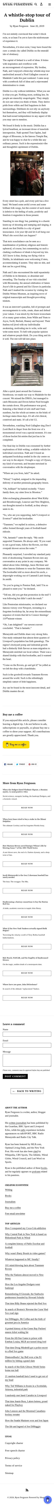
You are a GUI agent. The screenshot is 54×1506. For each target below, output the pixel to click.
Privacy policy (12, 1458)
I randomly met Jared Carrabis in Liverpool (26, 1395)
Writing (8, 1189)
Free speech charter (15, 1450)
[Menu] (49, 4)
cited (35, 1151)
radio (23, 1130)
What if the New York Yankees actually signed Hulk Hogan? (25, 929)
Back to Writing (28, 1091)
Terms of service (13, 1465)
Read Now (27, 808)
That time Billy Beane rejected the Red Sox (26, 1303)
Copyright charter (14, 1443)
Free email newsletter (15, 1213)
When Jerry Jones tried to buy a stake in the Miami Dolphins (24, 820)
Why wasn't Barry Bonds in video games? (25, 1253)
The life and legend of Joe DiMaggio (23, 1426)
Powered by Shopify (38, 1497)
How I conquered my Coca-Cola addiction (25, 1228)
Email (5, 1040)
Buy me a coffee (13, 1207)
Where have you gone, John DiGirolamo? (20, 984)
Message (7, 1051)
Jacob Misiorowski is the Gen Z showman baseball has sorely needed (25, 876)
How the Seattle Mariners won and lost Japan (26, 1420)
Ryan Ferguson (21, 1497)
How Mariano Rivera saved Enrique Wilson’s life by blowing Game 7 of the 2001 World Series (24, 847)
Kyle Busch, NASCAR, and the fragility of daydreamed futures (25, 959)
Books (8, 1195)
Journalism (10, 1201)
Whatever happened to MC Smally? (22, 1259)
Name (5, 1029)
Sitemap (9, 1473)
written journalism (17, 1123)
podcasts (36, 1171)
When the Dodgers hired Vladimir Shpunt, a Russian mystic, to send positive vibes (25, 790)
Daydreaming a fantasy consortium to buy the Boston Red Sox (25, 903)
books (44, 1168)
